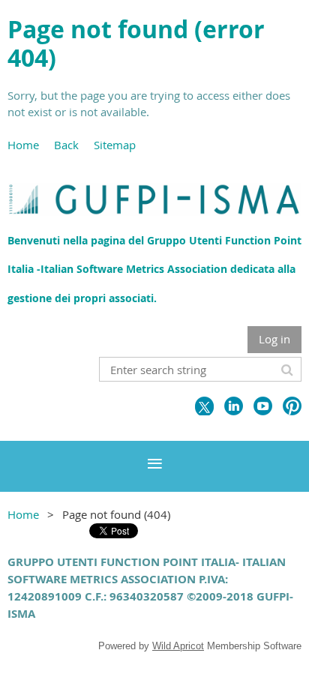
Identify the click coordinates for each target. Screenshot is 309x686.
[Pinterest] (292, 406)
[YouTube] (263, 406)
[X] (204, 406)
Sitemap (115, 144)
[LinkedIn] (233, 406)
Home (23, 144)
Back (66, 144)
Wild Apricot (178, 646)
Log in (274, 338)
